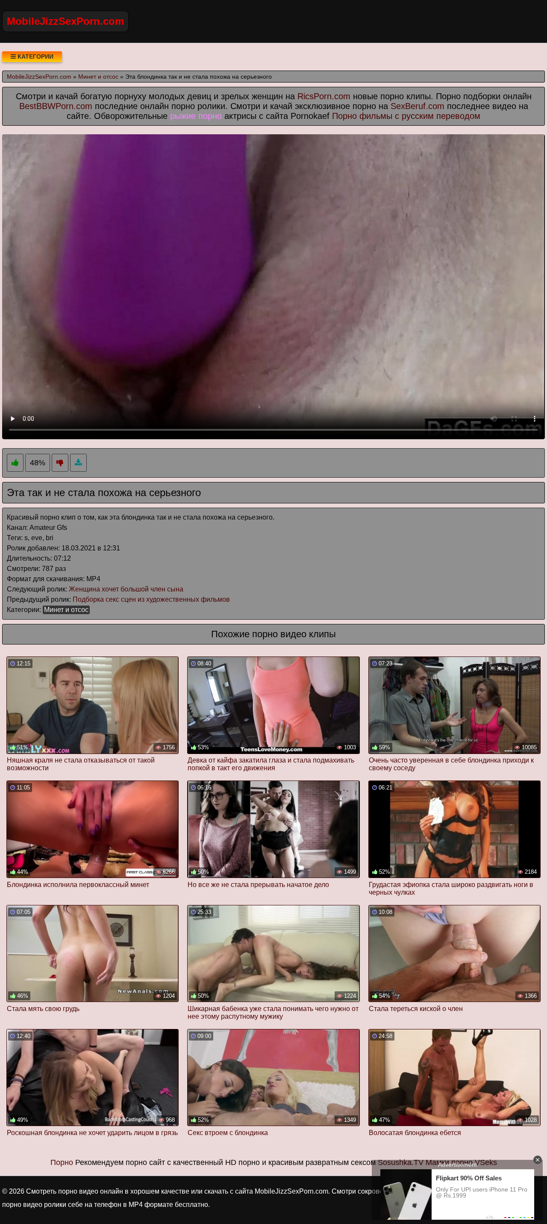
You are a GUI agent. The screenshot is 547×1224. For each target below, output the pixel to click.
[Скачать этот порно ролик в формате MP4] (78, 463)
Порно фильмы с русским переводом (406, 116)
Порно (61, 1162)
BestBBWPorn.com (55, 106)
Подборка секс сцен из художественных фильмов (151, 599)
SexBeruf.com (417, 106)
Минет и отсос (66, 609)
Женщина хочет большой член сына (126, 589)
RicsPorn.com (323, 96)
